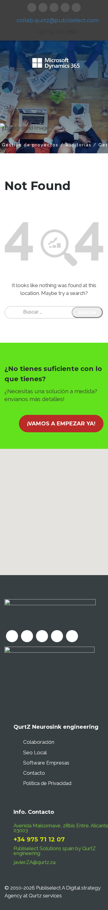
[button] (54, 508)
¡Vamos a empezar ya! (61, 423)
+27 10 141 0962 (58, 32)
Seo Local (35, 752)
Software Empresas (46, 763)
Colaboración (38, 742)
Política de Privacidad (47, 783)
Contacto (34, 773)
